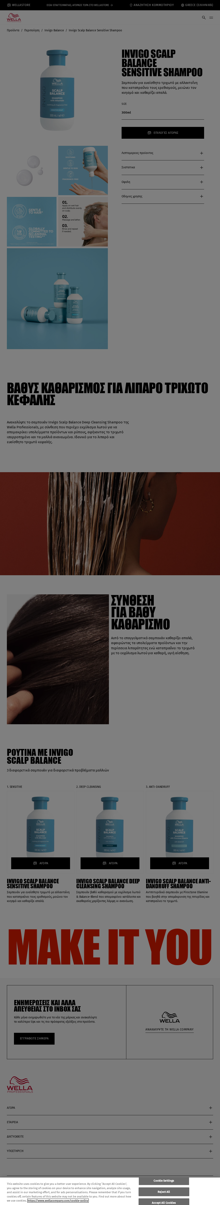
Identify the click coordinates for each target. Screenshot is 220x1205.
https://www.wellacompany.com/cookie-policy (58, 1200)
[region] (110, 1191)
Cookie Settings (164, 1180)
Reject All (164, 1191)
